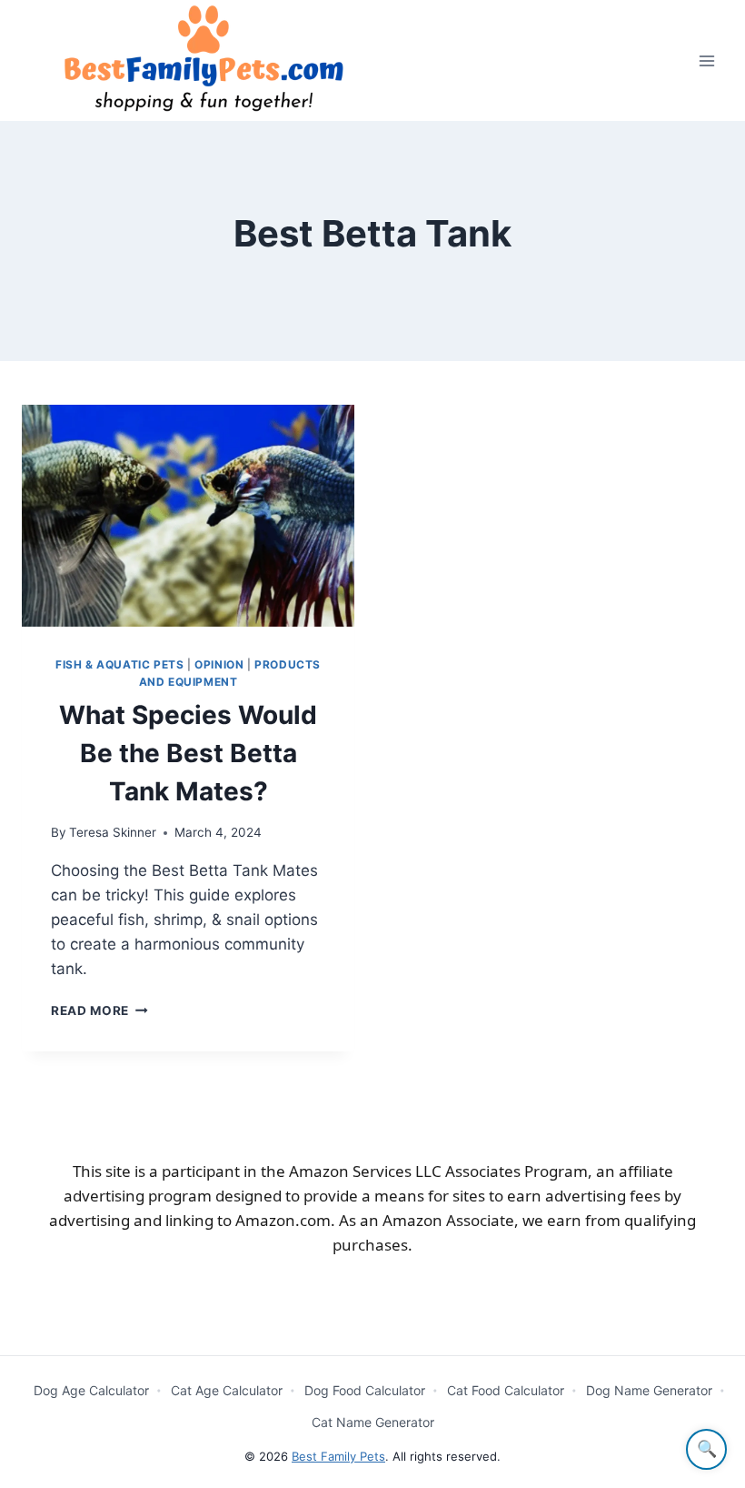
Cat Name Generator (373, 1422)
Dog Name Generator (649, 1390)
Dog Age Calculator (91, 1390)
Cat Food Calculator (505, 1390)
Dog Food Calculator (364, 1390)
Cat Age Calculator (227, 1390)
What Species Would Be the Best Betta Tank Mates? (188, 753)
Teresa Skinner (112, 832)
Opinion (218, 664)
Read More (99, 1010)
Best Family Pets (338, 1456)
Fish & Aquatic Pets (119, 664)
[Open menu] (706, 60)
